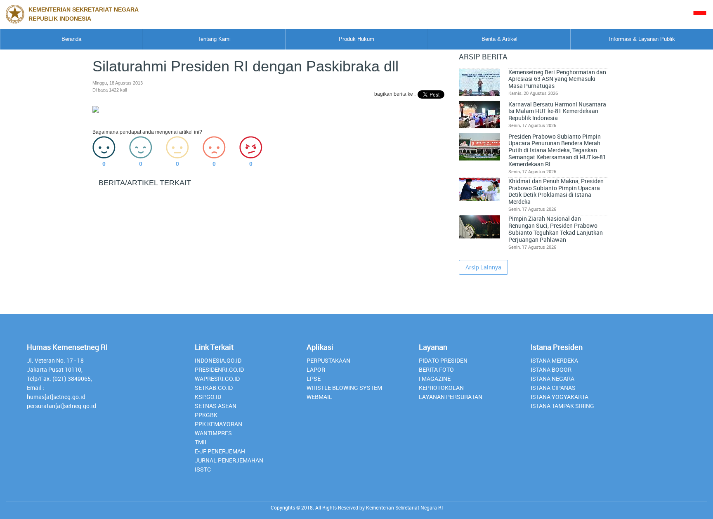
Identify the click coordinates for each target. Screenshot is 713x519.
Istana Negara (552, 378)
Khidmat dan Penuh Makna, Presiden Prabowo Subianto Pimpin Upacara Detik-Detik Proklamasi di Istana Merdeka (556, 191)
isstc (203, 469)
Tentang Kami (214, 39)
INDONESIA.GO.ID (218, 360)
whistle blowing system (344, 388)
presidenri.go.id (219, 369)
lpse (314, 378)
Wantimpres (213, 433)
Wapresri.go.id (217, 378)
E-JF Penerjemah (220, 451)
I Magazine (435, 378)
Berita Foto (436, 369)
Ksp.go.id (208, 397)
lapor (316, 369)
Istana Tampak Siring (562, 406)
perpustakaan (328, 360)
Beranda (71, 39)
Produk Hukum (356, 39)
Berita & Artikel (499, 39)
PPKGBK (206, 415)
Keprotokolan (441, 388)
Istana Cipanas (553, 388)
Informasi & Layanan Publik (642, 39)
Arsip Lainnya (483, 267)
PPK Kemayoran (218, 424)
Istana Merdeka (554, 360)
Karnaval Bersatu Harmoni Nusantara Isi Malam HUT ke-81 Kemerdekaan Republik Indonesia (557, 111)
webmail (319, 397)
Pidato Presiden (443, 360)
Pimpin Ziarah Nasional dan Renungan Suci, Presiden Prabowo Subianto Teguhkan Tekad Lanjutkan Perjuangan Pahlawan (555, 229)
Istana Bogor (551, 369)
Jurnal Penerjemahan (229, 460)
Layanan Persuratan (450, 397)
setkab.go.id (214, 388)
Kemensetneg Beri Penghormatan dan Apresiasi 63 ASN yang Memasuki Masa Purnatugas (557, 79)
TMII (200, 442)
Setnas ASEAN (215, 406)
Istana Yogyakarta (559, 397)
